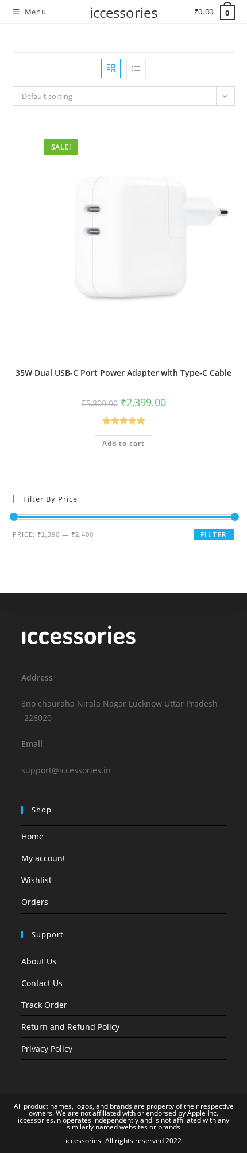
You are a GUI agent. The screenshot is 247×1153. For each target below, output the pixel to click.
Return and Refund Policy (70, 1026)
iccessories (123, 12)
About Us (38, 961)
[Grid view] (111, 68)
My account (43, 858)
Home (32, 836)
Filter (213, 535)
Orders (34, 901)
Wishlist (36, 880)
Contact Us (42, 983)
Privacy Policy (46, 1048)
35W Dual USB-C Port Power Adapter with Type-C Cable (123, 372)
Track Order (44, 1004)
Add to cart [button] (123, 443)
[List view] (136, 68)
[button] (199, 140)
